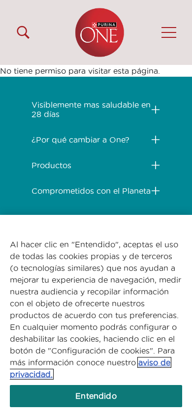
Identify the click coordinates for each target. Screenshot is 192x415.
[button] (168, 32)
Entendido (95, 395)
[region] (96, 315)
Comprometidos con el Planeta (91, 190)
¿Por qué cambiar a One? (80, 139)
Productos (51, 165)
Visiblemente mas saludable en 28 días (91, 109)
